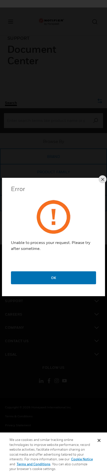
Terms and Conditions (34, 464)
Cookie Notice (82, 459)
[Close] (99, 440)
